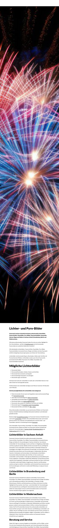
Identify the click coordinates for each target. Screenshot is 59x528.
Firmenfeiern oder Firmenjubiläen (30, 405)
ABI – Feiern (33, 406)
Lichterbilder (18, 418)
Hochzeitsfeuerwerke (18, 395)
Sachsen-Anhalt (28, 429)
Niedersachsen (13, 431)
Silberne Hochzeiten (33, 397)
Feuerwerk (35, 422)
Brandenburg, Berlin (38, 429)
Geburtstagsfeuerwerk (29, 401)
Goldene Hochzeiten (33, 399)
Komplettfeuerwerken (22, 416)
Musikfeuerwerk (29, 344)
